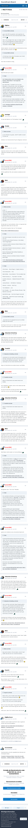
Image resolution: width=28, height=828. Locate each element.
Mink (6, 146)
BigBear (7, 25)
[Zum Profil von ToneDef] (2, 349)
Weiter (22, 19)
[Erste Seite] (2, 20)
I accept (24, 818)
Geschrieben (11, 27)
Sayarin (7, 670)
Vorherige (6, 19)
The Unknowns (19, 460)
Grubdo (7, 126)
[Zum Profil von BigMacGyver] (2, 718)
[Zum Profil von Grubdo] (2, 126)
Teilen (7, 807)
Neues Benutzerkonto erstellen (14, 788)
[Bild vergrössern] (7, 37)
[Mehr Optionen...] (25, 26)
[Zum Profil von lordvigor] (2, 115)
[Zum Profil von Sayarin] (2, 671)
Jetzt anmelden (14, 799)
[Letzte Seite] (26, 20)
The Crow (16, 497)
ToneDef (7, 348)
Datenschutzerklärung (6, 826)
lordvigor (7, 114)
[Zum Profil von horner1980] (2, 68)
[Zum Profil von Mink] (2, 147)
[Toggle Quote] (3, 30)
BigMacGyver (9, 717)
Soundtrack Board (8, 2)
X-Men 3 (16, 458)
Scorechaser (6, 13)
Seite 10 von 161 (14, 19)
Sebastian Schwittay (11, 333)
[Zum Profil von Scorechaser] (2, 748)
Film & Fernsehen (15, 14)
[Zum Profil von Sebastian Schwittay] (2, 333)
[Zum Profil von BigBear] (2, 26)
